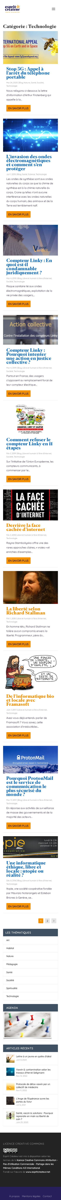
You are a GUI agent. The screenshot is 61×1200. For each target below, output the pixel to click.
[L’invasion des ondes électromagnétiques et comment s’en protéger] (30, 135)
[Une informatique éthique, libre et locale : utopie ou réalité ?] (30, 847)
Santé (33, 82)
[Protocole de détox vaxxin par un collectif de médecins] (10, 1086)
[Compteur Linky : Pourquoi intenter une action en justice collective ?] (30, 329)
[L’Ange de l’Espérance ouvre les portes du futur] (10, 1101)
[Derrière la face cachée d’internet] (30, 504)
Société (40, 82)
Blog (21, 82)
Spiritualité (11, 988)
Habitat (10, 948)
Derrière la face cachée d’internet (25, 527)
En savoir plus (18, 108)
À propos (14, 1196)
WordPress (51, 1191)
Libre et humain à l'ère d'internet (37, 278)
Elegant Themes (23, 1191)
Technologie (11, 86)
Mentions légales (31, 1196)
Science (31, 174)
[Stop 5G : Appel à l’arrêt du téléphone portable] (30, 47)
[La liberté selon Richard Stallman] (30, 587)
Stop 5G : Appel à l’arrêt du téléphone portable (28, 73)
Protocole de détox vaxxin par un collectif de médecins (33, 1085)
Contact (47, 1196)
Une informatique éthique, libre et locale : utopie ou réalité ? (26, 869)
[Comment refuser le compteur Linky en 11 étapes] (30, 419)
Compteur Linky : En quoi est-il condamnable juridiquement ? (29, 266)
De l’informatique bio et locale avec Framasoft (30, 700)
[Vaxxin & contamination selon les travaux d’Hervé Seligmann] (10, 1072)
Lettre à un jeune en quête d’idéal (33, 1056)
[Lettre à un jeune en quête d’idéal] (10, 1058)
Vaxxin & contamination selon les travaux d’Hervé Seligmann (33, 1071)
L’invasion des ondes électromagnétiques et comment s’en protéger (29, 162)
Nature (27, 82)
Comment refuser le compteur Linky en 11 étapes (29, 444)
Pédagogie (12, 964)
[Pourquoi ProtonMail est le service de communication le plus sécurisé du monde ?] (30, 759)
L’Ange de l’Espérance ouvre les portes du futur (32, 1100)
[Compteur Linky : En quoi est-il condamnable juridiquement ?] (30, 240)
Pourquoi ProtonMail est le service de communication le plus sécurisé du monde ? (29, 786)
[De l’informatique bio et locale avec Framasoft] (30, 673)
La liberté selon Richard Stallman (25, 611)
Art (7, 940)
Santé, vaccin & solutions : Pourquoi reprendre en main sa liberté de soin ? (34, 1116)
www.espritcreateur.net (38, 1171)
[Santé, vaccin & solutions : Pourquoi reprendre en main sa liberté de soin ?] (10, 1115)
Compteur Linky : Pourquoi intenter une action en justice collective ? (28, 356)
